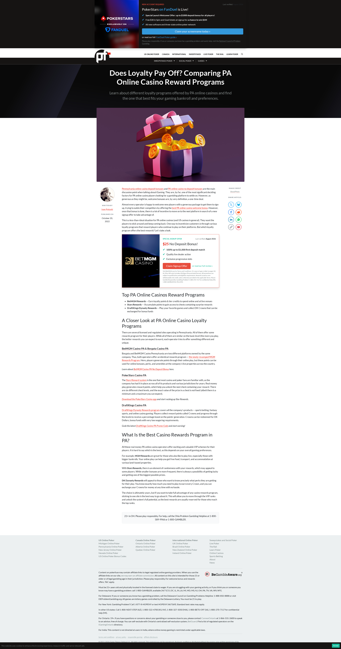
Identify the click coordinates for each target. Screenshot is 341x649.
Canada (165, 54)
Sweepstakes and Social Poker (223, 540)
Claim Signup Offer (176, 265)
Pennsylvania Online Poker (111, 546)
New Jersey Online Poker (110, 550)
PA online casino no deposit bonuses (185, 188)
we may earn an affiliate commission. (137, 575)
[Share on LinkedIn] (231, 220)
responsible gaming (135, 637)
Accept (335, 645)
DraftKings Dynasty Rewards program (141, 410)
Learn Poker (232, 54)
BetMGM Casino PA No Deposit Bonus (151, 369)
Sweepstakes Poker (163, 61)
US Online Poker (151, 54)
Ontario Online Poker (145, 543)
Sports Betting (216, 556)
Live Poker (208, 54)
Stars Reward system (136, 380)
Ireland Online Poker (182, 553)
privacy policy (121, 637)
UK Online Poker (180, 543)
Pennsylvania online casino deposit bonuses (143, 188)
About (212, 559)
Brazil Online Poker (181, 546)
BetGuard (192, 621)
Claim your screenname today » (192, 31)
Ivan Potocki (107, 209)
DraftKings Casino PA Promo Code (152, 425)
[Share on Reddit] (238, 212)
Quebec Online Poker (145, 550)
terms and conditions (106, 637)
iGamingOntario (106, 624)
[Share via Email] (238, 227)
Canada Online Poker (146, 540)
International (179, 54)
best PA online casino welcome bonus (190, 208)
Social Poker (185, 61)
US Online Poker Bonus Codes (112, 556)
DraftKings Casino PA (134, 405)
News (212, 562)
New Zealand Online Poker (184, 550)
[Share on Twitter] (231, 205)
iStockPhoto (234, 192)
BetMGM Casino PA (133, 348)
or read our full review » (202, 266)
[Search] (242, 54)
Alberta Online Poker (145, 546)
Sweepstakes (195, 54)
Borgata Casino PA (157, 348)
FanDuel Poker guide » (166, 37)
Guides (201, 61)
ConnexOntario (208, 618)
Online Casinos (217, 553)
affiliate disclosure (151, 637)
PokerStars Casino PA (134, 375)
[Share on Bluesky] (238, 205)
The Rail (220, 54)
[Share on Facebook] (231, 212)
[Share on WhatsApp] (238, 220)
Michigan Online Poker (109, 543)
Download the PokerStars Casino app (139, 399)
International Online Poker (185, 540)
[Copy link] (231, 227)
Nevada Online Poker (108, 553)
